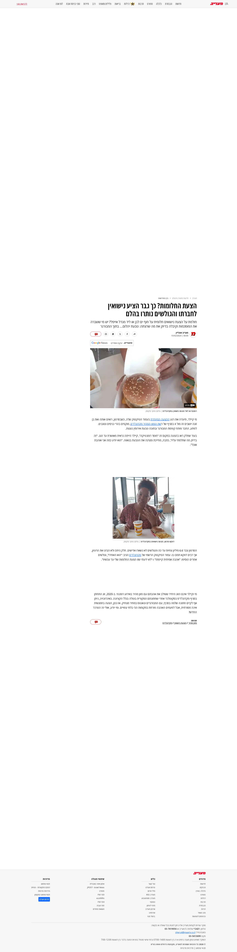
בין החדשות (163, 298)
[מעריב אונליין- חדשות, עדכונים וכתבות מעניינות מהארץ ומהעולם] (216, 4)
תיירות (86, 3)
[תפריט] (226, 4)
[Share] (134, 334)
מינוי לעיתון (151, 905)
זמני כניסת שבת (73, 3)
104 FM (101, 902)
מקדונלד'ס (135, 555)
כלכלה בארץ (201, 891)
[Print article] (105, 334)
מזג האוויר (202, 912)
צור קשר (152, 884)
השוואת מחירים (98, 909)
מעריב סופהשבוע (148, 898)
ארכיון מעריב (150, 909)
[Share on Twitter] (120, 334)
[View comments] (95, 334)
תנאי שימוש (45, 884)
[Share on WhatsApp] (113, 334)
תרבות (141, 3)
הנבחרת (168, 3)
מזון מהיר (192, 623)
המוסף (152, 902)
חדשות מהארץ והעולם (180, 298)
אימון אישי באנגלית (97, 884)
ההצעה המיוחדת (160, 419)
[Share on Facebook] (127, 334)
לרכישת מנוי (22, 3)
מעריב (194, 298)
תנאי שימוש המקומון (42, 894)
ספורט (150, 3)
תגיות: (194, 620)
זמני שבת (100, 905)
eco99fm (100, 898)
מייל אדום (151, 891)
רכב (94, 3)
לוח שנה (59, 3)
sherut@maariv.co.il (185, 932)
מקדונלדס (167, 623)
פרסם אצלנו (150, 887)
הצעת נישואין (180, 623)
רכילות (127, 4)
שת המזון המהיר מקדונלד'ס (146, 424)
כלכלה (159, 3)
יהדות (203, 909)
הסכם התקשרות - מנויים (40, 887)
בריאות (118, 3)
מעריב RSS (150, 894)
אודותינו (152, 912)
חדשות (178, 3)
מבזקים (203, 887)
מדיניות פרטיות (44, 891)
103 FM (101, 894)
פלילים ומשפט (105, 3)
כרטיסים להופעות (199, 916)
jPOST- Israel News (95, 887)
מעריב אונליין (182, 332)
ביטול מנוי (151, 916)
